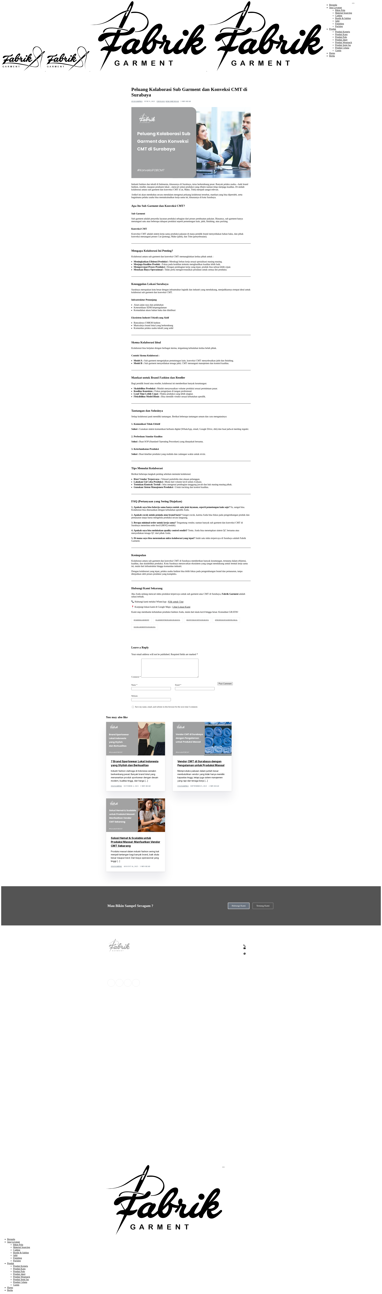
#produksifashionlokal (226, 620)
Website (134, 696)
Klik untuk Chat (175, 602)
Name (134, 685)
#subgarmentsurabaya (144, 627)
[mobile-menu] (353, 3)
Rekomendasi (172, 101)
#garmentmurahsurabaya (167, 620)
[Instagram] (127, 983)
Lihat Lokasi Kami (181, 607)
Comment (136, 677)
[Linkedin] (136, 983)
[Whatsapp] (111, 983)
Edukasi (161, 101)
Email (178, 685)
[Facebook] (119, 983)
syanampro (137, 101)
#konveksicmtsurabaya (197, 620)
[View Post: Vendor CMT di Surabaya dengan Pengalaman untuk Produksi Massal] (202, 738)
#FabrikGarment (141, 620)
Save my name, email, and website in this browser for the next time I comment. (166, 707)
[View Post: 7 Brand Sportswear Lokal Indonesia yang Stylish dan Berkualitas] (135, 738)
